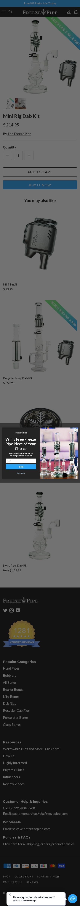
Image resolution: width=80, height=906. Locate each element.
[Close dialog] (75, 429)
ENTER (21, 466)
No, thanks (21, 473)
